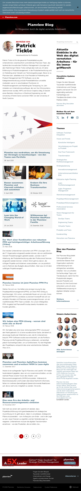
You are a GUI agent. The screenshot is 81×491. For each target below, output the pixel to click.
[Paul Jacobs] (67, 338)
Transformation (64, 156)
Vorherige (8, 465)
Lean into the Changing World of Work (14, 217)
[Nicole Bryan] (74, 323)
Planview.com (11, 17)
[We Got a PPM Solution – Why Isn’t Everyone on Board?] (8, 315)
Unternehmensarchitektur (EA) (68, 174)
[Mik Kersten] (60, 331)
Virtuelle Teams (64, 226)
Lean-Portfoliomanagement (66, 184)
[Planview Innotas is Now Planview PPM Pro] (8, 277)
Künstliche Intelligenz (66, 143)
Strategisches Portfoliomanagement (65, 161)
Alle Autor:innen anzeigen (64, 351)
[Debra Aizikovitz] (67, 331)
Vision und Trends (63, 139)
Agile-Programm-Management (65, 190)
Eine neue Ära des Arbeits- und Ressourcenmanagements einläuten (21, 401)
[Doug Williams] (60, 323)
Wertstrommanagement (66, 195)
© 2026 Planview (8, 487)
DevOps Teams (64, 219)
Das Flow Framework (66, 152)
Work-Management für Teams (65, 214)
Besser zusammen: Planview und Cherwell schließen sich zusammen (14, 186)
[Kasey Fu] (74, 346)
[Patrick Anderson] (60, 346)
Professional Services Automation (65, 208)
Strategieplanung (63, 166)
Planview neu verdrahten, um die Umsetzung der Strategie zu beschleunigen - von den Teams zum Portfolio (27, 154)
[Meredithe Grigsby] (67, 346)
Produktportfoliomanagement (67, 203)
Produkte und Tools (64, 230)
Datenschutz (37, 487)
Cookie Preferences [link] (51, 487)
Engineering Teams (65, 222)
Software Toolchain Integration (64, 134)
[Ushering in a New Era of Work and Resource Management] (8, 394)
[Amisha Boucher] (60, 338)
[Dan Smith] (74, 338)
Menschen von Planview (66, 238)
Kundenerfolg (62, 234)
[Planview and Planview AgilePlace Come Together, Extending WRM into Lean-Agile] (8, 356)
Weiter (74, 465)
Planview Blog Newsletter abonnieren (65, 104)
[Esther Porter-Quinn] (74, 331)
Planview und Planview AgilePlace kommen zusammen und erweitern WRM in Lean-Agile (26, 363)
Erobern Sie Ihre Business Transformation (38, 185)
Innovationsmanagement (67, 170)
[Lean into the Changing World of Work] (14, 205)
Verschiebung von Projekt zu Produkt (68, 147)
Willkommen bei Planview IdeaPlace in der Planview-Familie (40, 218)
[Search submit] (77, 42)
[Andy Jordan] (67, 323)
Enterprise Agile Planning (66, 179)
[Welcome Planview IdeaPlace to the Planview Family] (40, 205)
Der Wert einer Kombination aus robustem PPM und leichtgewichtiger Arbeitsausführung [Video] (26, 242)
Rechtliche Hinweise (23, 487)
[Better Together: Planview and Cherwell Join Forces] (14, 172)
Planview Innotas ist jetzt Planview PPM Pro (25, 283)
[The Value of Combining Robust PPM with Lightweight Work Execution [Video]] (8, 234)
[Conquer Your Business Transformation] (40, 172)
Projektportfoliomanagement (67, 199)
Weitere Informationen (67, 300)
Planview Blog (40, 24)
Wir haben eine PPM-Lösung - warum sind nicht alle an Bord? (24, 322)
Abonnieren (71, 476)
